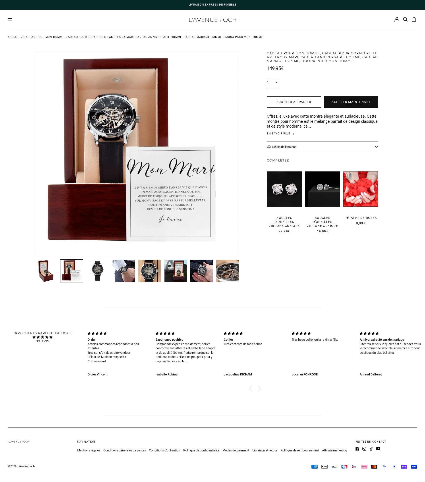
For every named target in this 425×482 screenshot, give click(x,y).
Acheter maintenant (351, 102)
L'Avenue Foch (26, 466)
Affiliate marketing (334, 450)
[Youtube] (378, 449)
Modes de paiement (235, 450)
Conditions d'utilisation (164, 450)
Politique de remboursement (299, 450)
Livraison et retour (264, 450)
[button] (405, 19)
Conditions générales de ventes (124, 450)
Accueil (14, 37)
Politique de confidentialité (201, 450)
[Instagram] (364, 449)
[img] (42, 337)
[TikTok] (371, 449)
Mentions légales (88, 450)
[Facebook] (357, 449)
